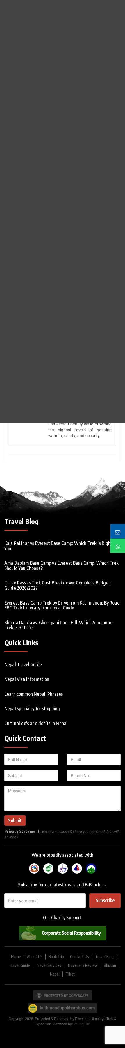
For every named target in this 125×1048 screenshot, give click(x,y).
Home (16, 956)
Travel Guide (19, 965)
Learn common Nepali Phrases (33, 694)
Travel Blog (104, 956)
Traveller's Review (82, 965)
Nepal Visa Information (26, 679)
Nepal (55, 974)
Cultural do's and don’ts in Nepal (35, 723)
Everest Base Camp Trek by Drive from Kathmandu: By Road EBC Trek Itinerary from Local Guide (62, 605)
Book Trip (56, 956)
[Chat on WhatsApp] (117, 546)
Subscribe (105, 900)
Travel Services (48, 965)
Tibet (70, 974)
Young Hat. (82, 1023)
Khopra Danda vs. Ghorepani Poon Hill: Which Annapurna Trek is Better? (59, 625)
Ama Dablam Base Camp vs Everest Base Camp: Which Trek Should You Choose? (61, 565)
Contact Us (79, 956)
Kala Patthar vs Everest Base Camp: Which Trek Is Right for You (61, 545)
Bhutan (110, 965)
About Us (34, 956)
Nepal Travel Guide (23, 664)
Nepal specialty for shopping (32, 708)
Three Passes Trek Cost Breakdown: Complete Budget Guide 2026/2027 (57, 585)
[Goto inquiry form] (117, 531)
